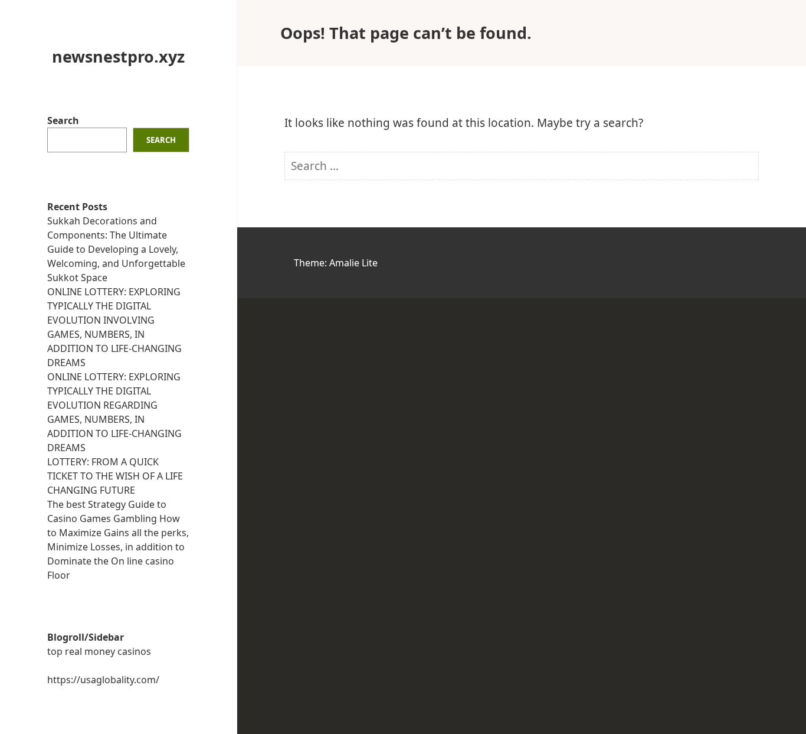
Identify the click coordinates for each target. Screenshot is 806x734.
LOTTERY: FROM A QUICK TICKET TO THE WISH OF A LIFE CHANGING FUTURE (115, 476)
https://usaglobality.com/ (103, 679)
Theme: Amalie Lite (336, 262)
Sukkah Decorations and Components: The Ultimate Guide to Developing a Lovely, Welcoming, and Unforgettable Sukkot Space (116, 249)
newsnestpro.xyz (118, 56)
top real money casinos (99, 651)
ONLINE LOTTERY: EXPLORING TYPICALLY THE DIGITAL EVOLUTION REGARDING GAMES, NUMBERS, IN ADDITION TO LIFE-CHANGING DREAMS (114, 412)
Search (63, 120)
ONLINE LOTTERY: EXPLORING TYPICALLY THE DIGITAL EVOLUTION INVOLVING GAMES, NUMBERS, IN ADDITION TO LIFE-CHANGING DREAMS (114, 327)
